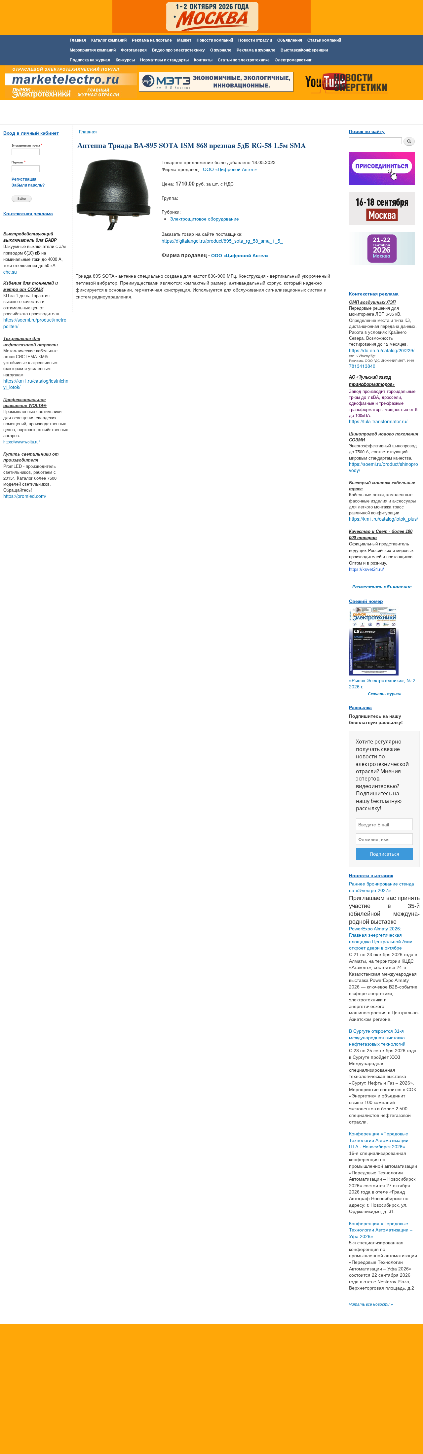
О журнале (220, 50)
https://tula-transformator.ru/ (378, 421)
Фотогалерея (134, 50)
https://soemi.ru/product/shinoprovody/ (383, 467)
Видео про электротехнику (178, 50)
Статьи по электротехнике (244, 60)
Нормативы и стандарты (164, 60)
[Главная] (69, 83)
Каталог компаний (109, 40)
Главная (78, 40)
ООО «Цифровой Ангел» (230, 169)
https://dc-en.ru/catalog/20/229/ (381, 350)
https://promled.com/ (24, 496)
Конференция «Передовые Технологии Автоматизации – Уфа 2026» (380, 1230)
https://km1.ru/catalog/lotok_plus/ (383, 518)
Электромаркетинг (293, 60)
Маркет (184, 40)
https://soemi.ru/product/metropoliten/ (34, 322)
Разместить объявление (382, 586)
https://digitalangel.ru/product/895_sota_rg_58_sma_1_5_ (222, 240)
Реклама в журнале (256, 50)
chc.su (10, 271)
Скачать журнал (384, 694)
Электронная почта (27, 145)
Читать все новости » (371, 1304)
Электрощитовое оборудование (204, 218)
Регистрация (24, 179)
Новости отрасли (255, 40)
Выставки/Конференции (304, 50)
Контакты (203, 60)
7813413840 (362, 366)
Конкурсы (125, 60)
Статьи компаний (324, 40)
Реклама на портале (152, 40)
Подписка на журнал (90, 60)
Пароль (19, 162)
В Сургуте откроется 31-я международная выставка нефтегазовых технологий (377, 1037)
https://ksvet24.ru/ (366, 569)
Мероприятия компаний (93, 50)
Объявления (289, 40)
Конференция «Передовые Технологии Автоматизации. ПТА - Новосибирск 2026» (379, 1140)
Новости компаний (215, 40)
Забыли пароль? (28, 185)
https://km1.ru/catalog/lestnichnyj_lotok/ (35, 384)
